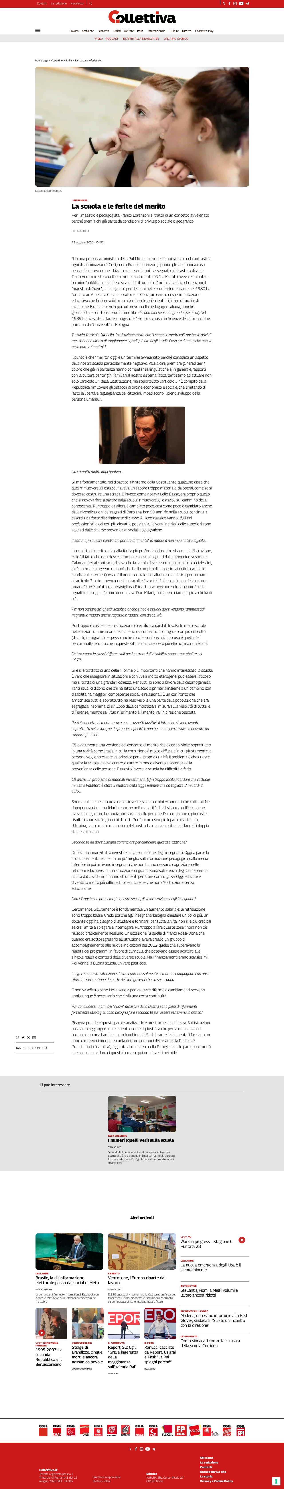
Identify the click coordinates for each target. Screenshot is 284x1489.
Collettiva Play (204, 31)
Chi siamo (206, 1458)
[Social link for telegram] (247, 3)
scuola (29, 1048)
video (99, 38)
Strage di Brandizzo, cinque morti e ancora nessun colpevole (87, 1354)
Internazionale (156, 31)
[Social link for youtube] (241, 3)
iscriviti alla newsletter (141, 38)
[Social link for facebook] (229, 3)
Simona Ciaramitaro (82, 1369)
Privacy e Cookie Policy (216, 1481)
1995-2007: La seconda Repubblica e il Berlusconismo (49, 1357)
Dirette (186, 31)
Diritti (116, 31)
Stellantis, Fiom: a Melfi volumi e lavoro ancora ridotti (209, 1292)
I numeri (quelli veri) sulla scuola (141, 1140)
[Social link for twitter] (224, 3)
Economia (104, 31)
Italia (140, 31)
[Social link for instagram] (235, 3)
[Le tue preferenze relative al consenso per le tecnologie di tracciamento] (276, 1481)
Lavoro (74, 31)
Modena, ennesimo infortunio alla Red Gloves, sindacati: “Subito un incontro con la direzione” (214, 1320)
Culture (174, 31)
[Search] (90, 4)
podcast (112, 38)
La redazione (59, 3)
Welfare (129, 31)
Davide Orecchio (44, 1289)
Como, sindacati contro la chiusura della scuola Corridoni (210, 1343)
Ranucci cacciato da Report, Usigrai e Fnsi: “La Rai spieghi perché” (160, 1354)
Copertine (57, 60)
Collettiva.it (48, 1470)
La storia (206, 1476)
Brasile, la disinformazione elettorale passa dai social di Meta (67, 1280)
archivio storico (176, 38)
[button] (17, 1037)
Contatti (42, 3)
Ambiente (88, 31)
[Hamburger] (37, 30)
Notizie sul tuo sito (213, 1471)
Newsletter (78, 3)
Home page (41, 60)
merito (42, 1048)
